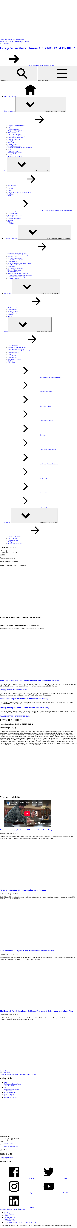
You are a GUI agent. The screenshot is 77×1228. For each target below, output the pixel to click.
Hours (27, 41)
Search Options (4, 553)
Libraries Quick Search (7, 551)
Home (2, 41)
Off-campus (19, 41)
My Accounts (10, 41)
